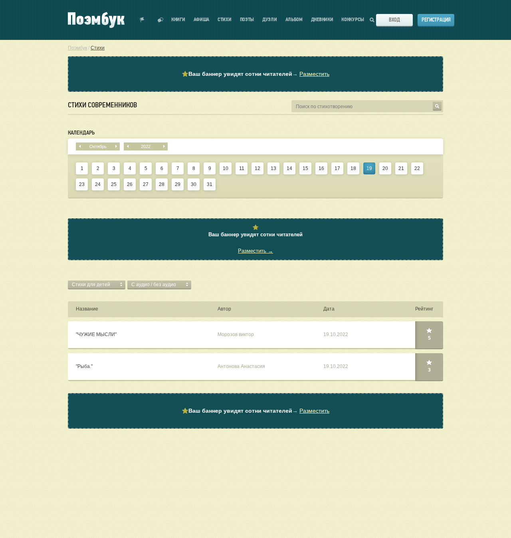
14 (289, 168)
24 (98, 184)
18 (353, 168)
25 (114, 184)
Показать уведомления (142, 20)
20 (385, 168)
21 (401, 168)
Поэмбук (77, 48)
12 (257, 168)
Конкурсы (352, 19)
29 (177, 184)
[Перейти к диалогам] (160, 20)
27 (146, 184)
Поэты (247, 19)
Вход (394, 20)
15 (305, 168)
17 (337, 168)
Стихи (225, 19)
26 (130, 184)
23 (82, 184)
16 (321, 168)
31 (209, 184)
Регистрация (436, 20)
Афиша (202, 19)
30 (193, 184)
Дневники (322, 19)
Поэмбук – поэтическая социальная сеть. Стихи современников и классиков (96, 20)
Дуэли (269, 19)
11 (241, 168)
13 (273, 168)
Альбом (294, 19)
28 (161, 184)
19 (369, 168)
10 (225, 168)
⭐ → (255, 74)
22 (417, 168)
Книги (178, 19)
